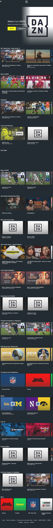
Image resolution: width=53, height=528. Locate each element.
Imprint (35, 520)
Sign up (12, 28)
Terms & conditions (10, 520)
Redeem (21, 522)
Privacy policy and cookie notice (25, 520)
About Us (26, 522)
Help (3, 520)
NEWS (49, 520)
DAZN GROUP (42, 520)
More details (22, 28)
